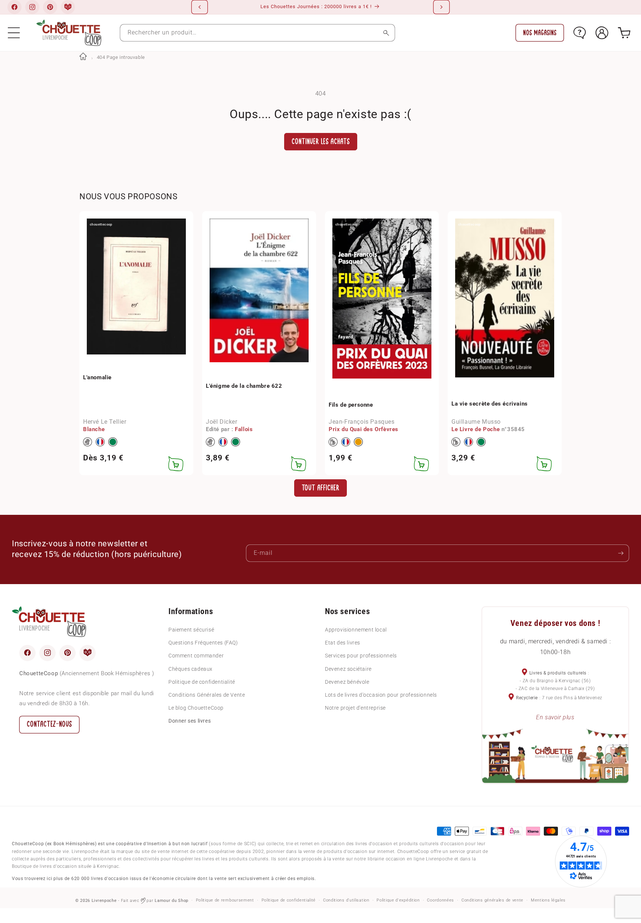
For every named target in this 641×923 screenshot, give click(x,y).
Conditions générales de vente (492, 900)
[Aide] (579, 32)
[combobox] (257, 32)
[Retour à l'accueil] (83, 57)
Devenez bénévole (347, 681)
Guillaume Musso (476, 421)
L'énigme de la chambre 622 (244, 386)
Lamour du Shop (171, 900)
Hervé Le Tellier (104, 421)
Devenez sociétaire (348, 669)
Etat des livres (342, 642)
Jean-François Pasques (362, 421)
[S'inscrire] (620, 553)
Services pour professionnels (361, 656)
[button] (13, 32)
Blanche (94, 429)
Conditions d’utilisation (346, 900)
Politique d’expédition (398, 900)
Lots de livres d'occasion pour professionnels (381, 694)
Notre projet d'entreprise (355, 707)
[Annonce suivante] (441, 7)
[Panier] (624, 32)
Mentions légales (548, 900)
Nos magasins (539, 33)
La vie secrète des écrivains (489, 403)
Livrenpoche (104, 900)
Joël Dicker (221, 421)
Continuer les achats (321, 141)
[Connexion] (601, 32)
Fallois (244, 429)
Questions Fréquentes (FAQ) (203, 642)
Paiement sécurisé (191, 629)
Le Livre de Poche (475, 429)
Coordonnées (440, 900)
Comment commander (196, 656)
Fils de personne (351, 404)
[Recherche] (386, 32)
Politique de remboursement (225, 900)
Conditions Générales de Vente (206, 694)
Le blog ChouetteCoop (196, 707)
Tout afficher (320, 487)
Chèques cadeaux (190, 669)
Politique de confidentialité (201, 681)
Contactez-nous (49, 724)
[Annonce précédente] (199, 7)
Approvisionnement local (356, 629)
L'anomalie (97, 377)
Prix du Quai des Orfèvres (363, 429)
